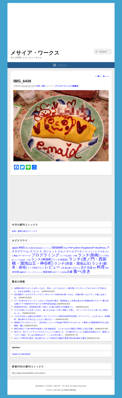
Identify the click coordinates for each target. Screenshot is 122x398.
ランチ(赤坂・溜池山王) (72, 263)
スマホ (101, 251)
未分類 (15, 271)
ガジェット (50, 251)
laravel (57, 247)
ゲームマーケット (76, 251)
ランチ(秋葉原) (60, 259)
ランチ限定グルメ (35, 267)
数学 (94, 268)
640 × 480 (41, 85)
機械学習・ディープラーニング (31, 272)
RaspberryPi (87, 247)
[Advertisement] (61, 23)
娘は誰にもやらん (72, 267)
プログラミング (45, 254)
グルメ (61, 251)
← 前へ (98, 76)
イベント (36, 251)
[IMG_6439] (61, 160)
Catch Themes (70, 390)
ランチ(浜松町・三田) (23, 260)
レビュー (52, 266)
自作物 (63, 272)
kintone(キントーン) (42, 247)
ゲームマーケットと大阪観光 (66, 85)
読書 (70, 271)
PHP (70, 247)
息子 (83, 267)
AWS (21, 247)
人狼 (62, 267)
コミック (92, 251)
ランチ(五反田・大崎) (68, 255)
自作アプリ (57, 272)
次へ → (106, 76)
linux (65, 247)
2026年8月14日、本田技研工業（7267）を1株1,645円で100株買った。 (44, 306)
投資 (89, 267)
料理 (101, 266)
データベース (24, 255)
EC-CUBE (29, 248)
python (77, 247)
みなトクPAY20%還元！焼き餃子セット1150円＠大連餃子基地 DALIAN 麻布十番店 (50, 338)
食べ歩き (82, 271)
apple (15, 247)
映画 (106, 268)
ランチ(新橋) (88, 254)
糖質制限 (47, 271)
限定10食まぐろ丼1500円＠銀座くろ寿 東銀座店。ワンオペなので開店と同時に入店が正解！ (54, 328)
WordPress (100, 247)
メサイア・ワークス (35, 52)
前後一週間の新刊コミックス (24, 231)
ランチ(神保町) (42, 259)
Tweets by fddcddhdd (21, 353)
